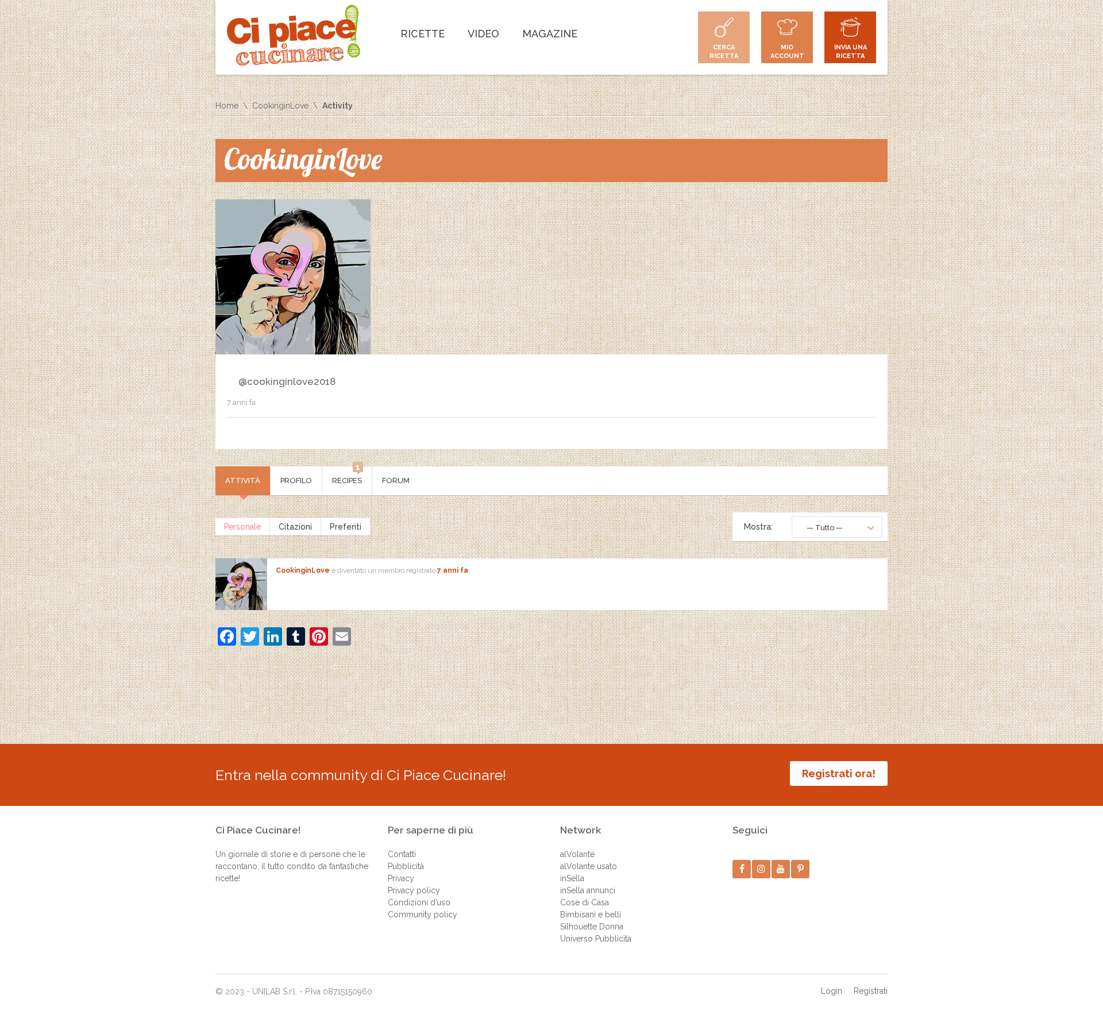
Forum (396, 480)
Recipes (347, 475)
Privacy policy (414, 890)
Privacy (401, 878)
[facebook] (742, 868)
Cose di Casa (584, 902)
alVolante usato (588, 866)
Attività (242, 480)
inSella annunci (587, 890)
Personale (242, 526)
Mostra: (758, 526)
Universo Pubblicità (595, 938)
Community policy (422, 914)
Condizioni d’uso (419, 902)
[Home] (293, 35)
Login (831, 990)
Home (226, 105)
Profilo (296, 480)
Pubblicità (406, 866)
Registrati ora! (839, 773)
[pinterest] (801, 868)
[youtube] (781, 868)
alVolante (577, 854)
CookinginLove (280, 105)
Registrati (871, 990)
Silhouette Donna (591, 926)
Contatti (402, 854)
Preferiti (345, 526)
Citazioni (295, 526)
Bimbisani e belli (590, 914)
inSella (572, 878)
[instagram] (761, 868)
